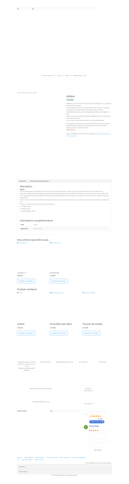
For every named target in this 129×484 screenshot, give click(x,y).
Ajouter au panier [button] (26, 281)
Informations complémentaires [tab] (39, 181)
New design (104, 134)
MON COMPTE (40, 457)
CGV (18, 459)
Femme (59, 75)
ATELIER (19, 457)
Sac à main (29, 92)
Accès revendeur (64, 457)
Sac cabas (74, 136)
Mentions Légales (27, 459)
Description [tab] (22, 181)
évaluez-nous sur (96, 422)
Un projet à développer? (79, 457)
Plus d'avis (97, 450)
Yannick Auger (94, 426)
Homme (67, 75)
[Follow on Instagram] (33, 416)
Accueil (19, 92)
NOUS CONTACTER (52, 457)
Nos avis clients (39, 459)
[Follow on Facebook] (29, 416)
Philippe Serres (77, 75)
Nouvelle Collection (47, 75)
